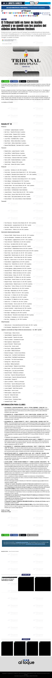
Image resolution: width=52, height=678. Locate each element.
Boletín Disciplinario (14, 551)
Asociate (36, 13)
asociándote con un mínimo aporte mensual (35, 543)
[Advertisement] (26, 113)
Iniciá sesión (46, 13)
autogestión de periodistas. (22, 542)
